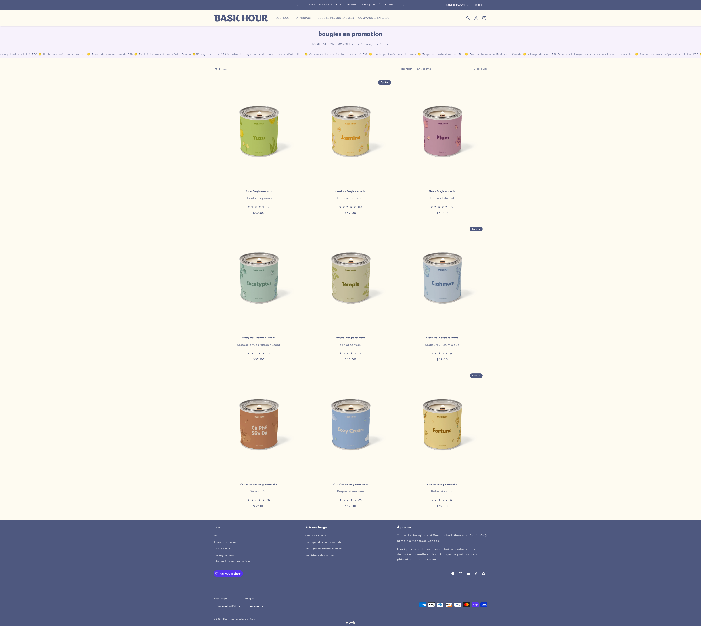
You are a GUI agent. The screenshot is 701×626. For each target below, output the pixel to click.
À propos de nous (225, 542)
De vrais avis (222, 548)
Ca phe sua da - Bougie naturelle (258, 484)
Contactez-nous (315, 535)
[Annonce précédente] (297, 4)
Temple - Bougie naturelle (350, 337)
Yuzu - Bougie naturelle (259, 191)
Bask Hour (228, 619)
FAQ (216, 535)
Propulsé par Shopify (246, 619)
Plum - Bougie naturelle (442, 191)
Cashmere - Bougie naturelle (442, 337)
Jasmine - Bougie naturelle (350, 191)
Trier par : (407, 68)
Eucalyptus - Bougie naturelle (258, 337)
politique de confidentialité (323, 542)
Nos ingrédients (224, 555)
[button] (283, 18)
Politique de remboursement (324, 548)
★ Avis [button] (350, 623)
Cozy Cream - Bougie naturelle (350, 484)
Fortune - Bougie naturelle (442, 484)
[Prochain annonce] (404, 4)
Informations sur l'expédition (232, 561)
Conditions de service (319, 555)
